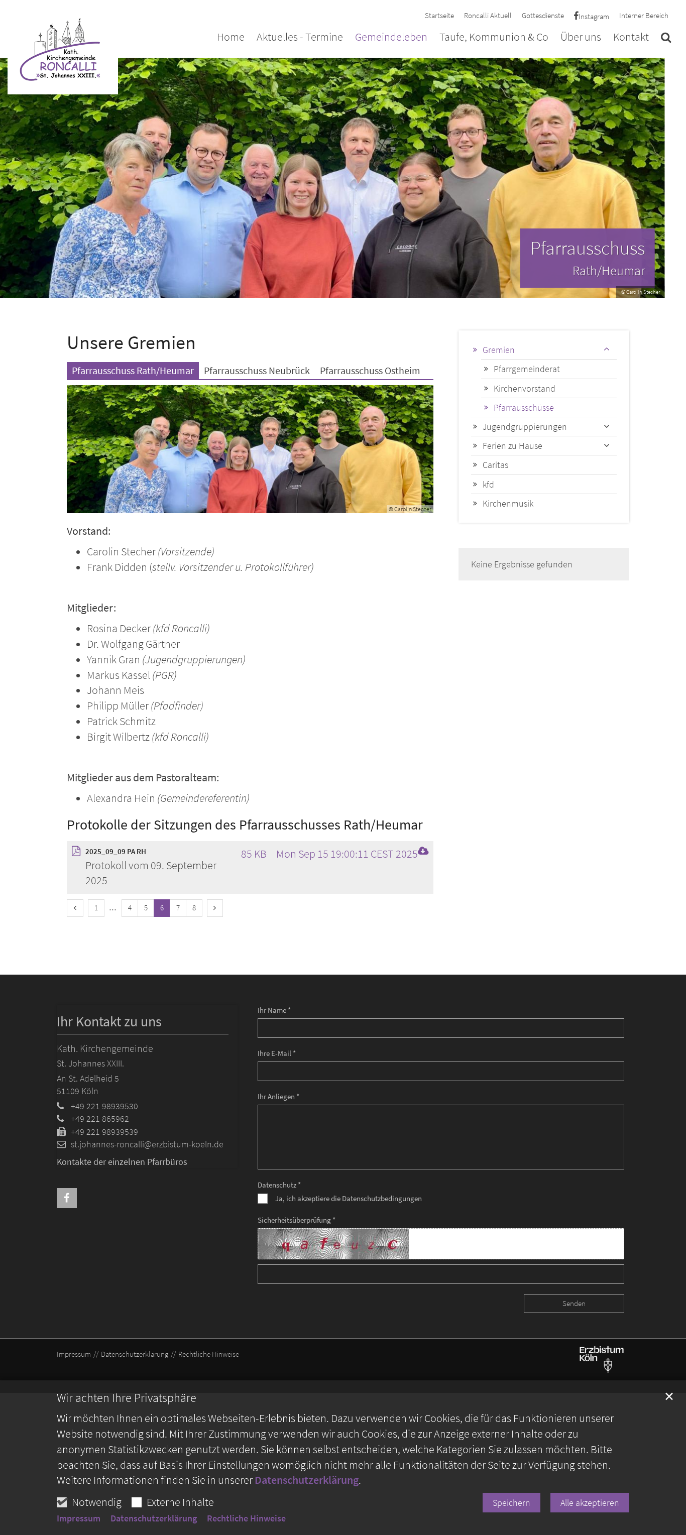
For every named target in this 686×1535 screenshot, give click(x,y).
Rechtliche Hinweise (246, 1518)
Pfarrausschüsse (524, 407)
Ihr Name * (274, 1010)
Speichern (511, 1502)
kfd (488, 484)
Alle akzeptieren (589, 1502)
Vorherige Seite (15, 178)
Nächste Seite (666, 178)
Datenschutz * (279, 1185)
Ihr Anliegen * (278, 1096)
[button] (666, 39)
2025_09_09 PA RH (115, 851)
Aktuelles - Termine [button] (300, 38)
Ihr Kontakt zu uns (109, 1021)
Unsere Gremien (131, 342)
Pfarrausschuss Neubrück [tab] (257, 370)
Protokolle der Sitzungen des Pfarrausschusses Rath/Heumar (245, 825)
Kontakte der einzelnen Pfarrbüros (122, 1161)
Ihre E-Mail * (277, 1053)
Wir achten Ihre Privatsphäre (126, 1397)
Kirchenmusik (508, 503)
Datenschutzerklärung (307, 1480)
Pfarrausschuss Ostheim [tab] (370, 370)
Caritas (495, 464)
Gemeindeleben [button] (391, 38)
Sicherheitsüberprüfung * (296, 1220)
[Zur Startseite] (63, 48)
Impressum (78, 1518)
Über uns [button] (580, 38)
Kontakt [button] (631, 38)
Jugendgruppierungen (525, 426)
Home (231, 38)
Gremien (499, 350)
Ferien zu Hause (512, 445)
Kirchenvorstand (524, 388)
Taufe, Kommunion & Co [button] (493, 38)
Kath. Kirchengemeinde (105, 1048)
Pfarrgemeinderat (527, 369)
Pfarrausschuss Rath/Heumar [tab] (133, 370)
